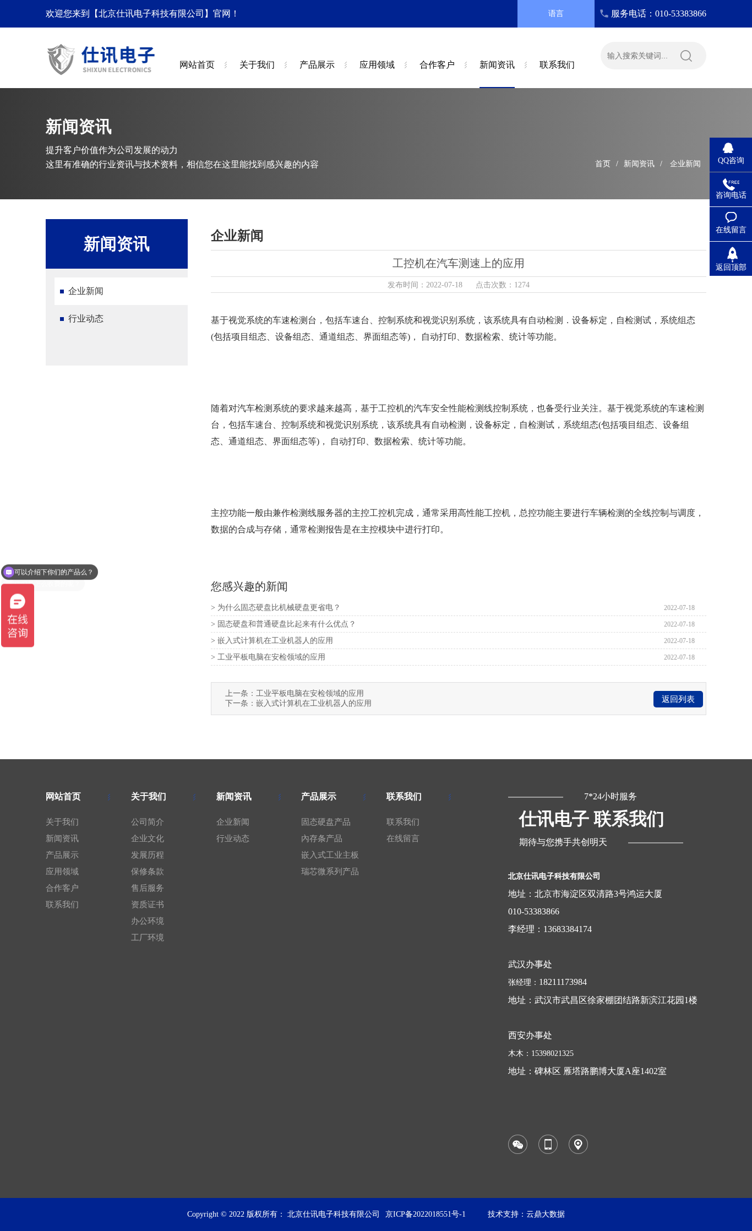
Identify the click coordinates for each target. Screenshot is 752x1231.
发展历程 (147, 855)
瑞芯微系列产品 (330, 871)
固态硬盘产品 (326, 822)
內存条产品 (321, 838)
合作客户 (62, 888)
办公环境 (147, 921)
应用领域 (62, 871)
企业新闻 (685, 164)
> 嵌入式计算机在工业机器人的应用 (272, 640)
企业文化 (147, 838)
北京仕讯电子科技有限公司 (333, 1214)
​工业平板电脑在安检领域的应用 (310, 693)
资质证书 (147, 904)
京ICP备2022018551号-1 (425, 1214)
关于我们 (62, 822)
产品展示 (62, 855)
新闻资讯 (639, 164)
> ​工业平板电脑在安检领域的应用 (268, 657)
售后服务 (147, 888)
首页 (603, 164)
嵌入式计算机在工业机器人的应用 (314, 703)
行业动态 (85, 318)
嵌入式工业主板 (330, 855)
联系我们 (62, 904)
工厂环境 (147, 937)
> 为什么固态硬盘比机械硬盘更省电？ (276, 607)
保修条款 (147, 871)
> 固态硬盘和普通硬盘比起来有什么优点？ (283, 624)
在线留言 (402, 838)
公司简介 (147, 822)
